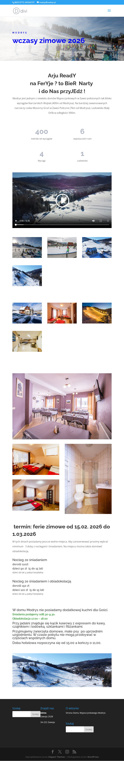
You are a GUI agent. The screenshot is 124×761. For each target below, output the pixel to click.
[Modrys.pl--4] (97, 322)
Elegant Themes (56, 756)
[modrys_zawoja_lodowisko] (62, 257)
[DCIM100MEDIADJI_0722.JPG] (27, 285)
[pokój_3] (62, 322)
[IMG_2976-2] (27, 257)
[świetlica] (27, 350)
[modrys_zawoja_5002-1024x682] (27, 322)
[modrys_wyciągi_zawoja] (97, 257)
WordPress (93, 756)
